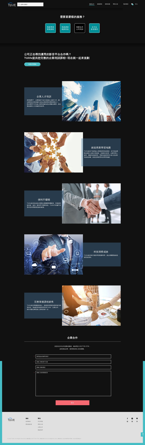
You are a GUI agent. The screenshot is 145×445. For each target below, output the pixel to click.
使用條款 (28, 421)
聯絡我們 (40, 430)
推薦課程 (99, 4)
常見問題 (40, 421)
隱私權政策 (29, 424)
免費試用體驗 (32, 64)
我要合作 (91, 4)
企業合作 (40, 427)
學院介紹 (115, 4)
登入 (136, 4)
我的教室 (125, 4)
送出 (72, 403)
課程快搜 (107, 4)
